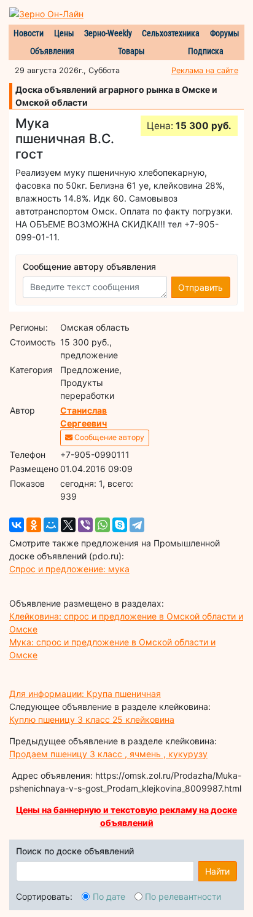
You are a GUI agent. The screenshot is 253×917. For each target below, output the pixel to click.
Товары (131, 51)
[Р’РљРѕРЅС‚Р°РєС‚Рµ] (16, 525)
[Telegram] (137, 525)
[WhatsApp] (102, 525)
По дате (109, 896)
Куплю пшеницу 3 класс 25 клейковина (91, 719)
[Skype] (119, 525)
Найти (217, 871)
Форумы (224, 33)
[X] (68, 525)
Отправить (200, 287)
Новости (29, 33)
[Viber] (85, 525)
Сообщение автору (108, 437)
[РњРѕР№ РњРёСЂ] (51, 525)
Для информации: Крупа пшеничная (85, 693)
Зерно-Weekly (108, 33)
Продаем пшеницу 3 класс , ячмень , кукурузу (108, 754)
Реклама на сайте (204, 70)
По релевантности (183, 896)
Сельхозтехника (171, 33)
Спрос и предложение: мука (69, 569)
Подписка (206, 51)
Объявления (52, 51)
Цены (64, 33)
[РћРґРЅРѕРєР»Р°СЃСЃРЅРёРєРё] (33, 525)
